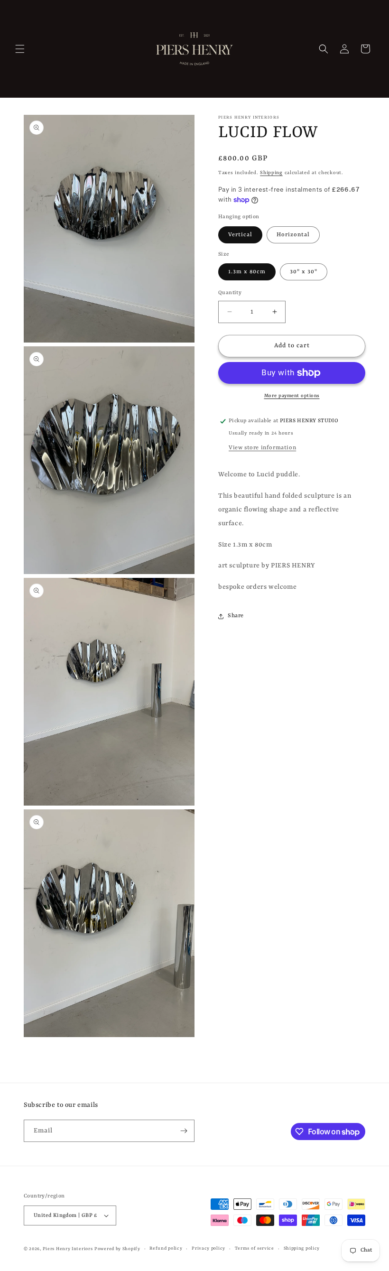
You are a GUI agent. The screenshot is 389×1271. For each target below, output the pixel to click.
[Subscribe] (183, 1131)
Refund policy (165, 1248)
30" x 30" (303, 272)
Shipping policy (302, 1248)
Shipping (271, 173)
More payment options (292, 396)
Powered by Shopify (117, 1249)
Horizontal (293, 235)
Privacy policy (208, 1248)
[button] (19, 48)
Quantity (229, 293)
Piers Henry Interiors (68, 1249)
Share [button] (236, 615)
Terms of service (254, 1248)
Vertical (240, 235)
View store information (262, 448)
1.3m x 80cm (247, 272)
